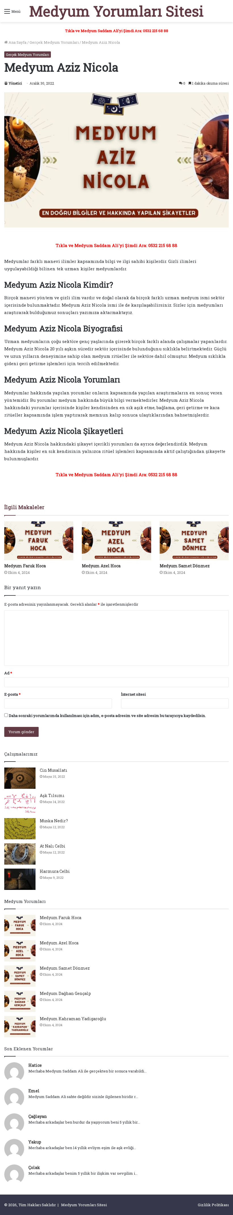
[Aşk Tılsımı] (20, 803)
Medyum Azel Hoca (101, 565)
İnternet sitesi (133, 694)
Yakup (34, 1142)
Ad (8, 673)
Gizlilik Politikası (213, 1204)
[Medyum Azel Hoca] (116, 540)
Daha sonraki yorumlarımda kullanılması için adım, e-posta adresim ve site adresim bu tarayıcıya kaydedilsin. (107, 715)
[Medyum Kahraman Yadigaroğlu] (20, 1026)
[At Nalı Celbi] (20, 854)
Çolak (34, 1167)
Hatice (35, 1065)
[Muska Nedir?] (20, 828)
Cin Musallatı (53, 770)
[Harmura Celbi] (20, 879)
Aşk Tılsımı (52, 795)
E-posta (12, 694)
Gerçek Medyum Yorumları (54, 42)
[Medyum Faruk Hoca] (38, 540)
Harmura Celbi (55, 871)
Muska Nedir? (54, 820)
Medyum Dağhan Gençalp (65, 993)
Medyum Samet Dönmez (185, 565)
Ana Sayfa (17, 42)
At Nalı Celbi (52, 846)
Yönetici (15, 83)
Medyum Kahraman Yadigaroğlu (73, 1018)
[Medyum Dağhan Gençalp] (20, 1001)
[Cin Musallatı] (20, 778)
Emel (33, 1090)
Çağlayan (37, 1116)
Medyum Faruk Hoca (25, 565)
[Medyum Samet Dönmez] (194, 540)
